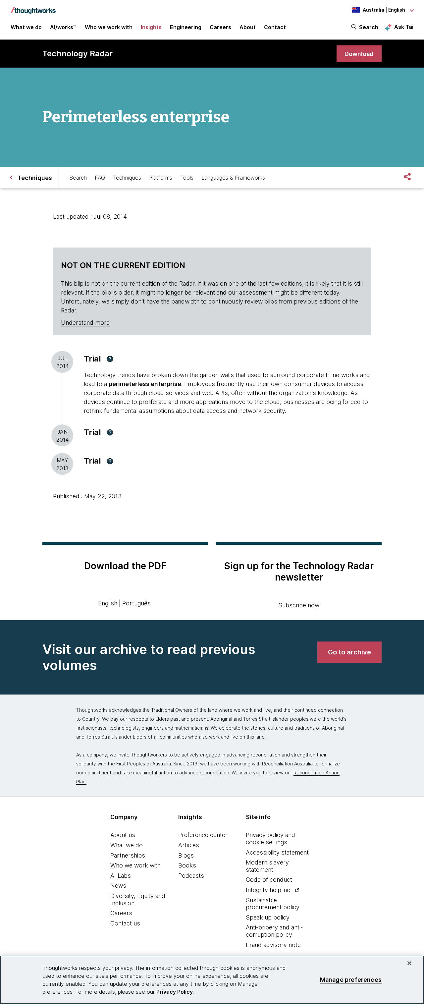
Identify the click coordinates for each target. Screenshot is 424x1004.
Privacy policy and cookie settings (270, 838)
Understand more (85, 322)
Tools (186, 177)
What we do (126, 845)
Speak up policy (268, 917)
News (118, 885)
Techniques (127, 177)
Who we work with (135, 865)
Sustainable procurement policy (272, 904)
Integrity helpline (268, 889)
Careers (121, 913)
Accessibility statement (277, 852)
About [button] (247, 27)
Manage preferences (351, 979)
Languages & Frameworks (233, 177)
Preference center (203, 834)
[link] (359, 53)
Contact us (125, 923)
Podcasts (191, 875)
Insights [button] (151, 27)
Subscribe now (298, 605)
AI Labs (120, 875)
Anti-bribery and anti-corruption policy (274, 931)
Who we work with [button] (108, 27)
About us (122, 834)
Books (187, 865)
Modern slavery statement (267, 866)
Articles (188, 845)
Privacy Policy (174, 991)
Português (136, 603)
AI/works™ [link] (63, 27)
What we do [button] (26, 27)
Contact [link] (275, 27)
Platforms (160, 177)
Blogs (186, 855)
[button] (110, 359)
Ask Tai (403, 27)
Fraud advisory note (273, 944)
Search (368, 27)
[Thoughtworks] (33, 7)
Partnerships (127, 855)
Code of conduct (269, 879)
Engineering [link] (185, 27)
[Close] (409, 963)
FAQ (100, 177)
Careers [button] (220, 27)
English (107, 603)
